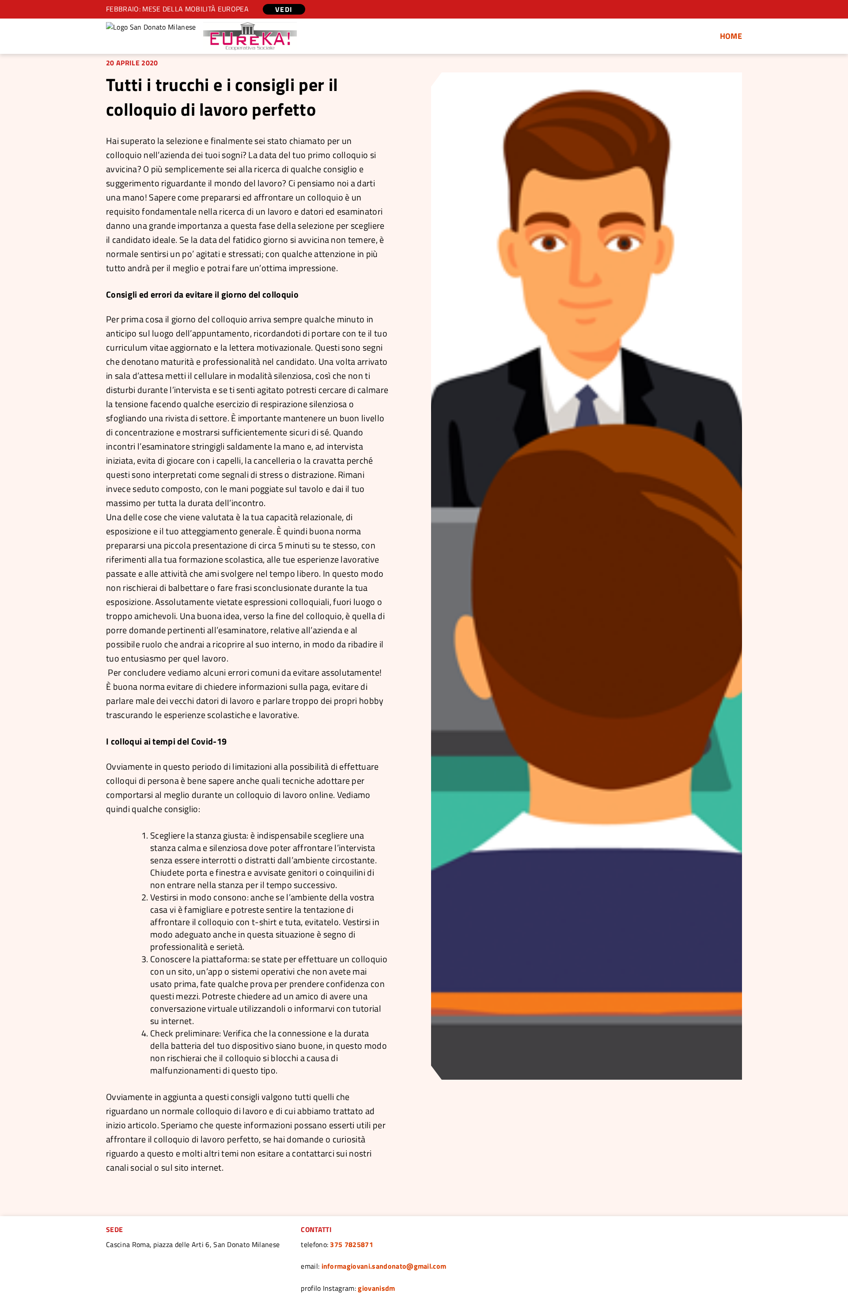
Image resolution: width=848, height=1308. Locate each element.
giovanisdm (376, 1288)
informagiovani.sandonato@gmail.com (384, 1266)
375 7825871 (351, 1244)
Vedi (284, 9)
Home (731, 36)
